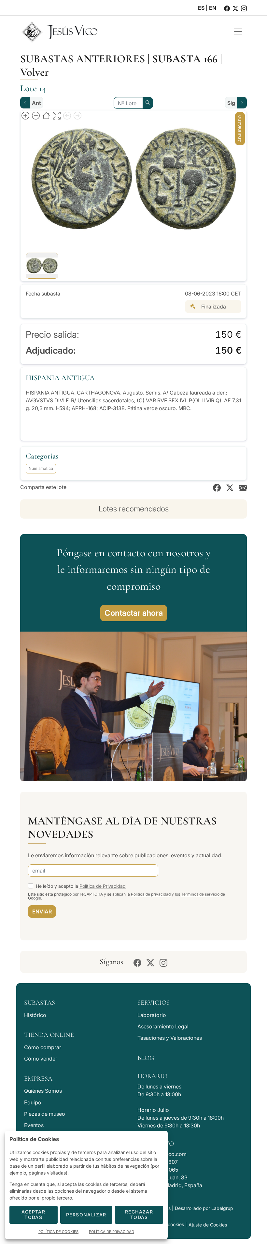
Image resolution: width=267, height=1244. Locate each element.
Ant (36, 103)
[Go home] (46, 115)
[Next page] (77, 115)
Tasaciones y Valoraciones (169, 1038)
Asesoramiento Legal (163, 1026)
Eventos (34, 1125)
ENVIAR (42, 911)
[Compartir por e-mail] (243, 487)
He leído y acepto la (81, 886)
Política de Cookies (58, 1231)
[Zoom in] (25, 115)
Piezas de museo (44, 1114)
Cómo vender (40, 1058)
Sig (231, 103)
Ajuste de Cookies (208, 1224)
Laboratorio (151, 1015)
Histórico (35, 1015)
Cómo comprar (42, 1047)
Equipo (32, 1102)
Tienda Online (49, 1035)
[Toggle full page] (57, 115)
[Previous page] (67, 115)
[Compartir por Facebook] (217, 487)
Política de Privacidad (102, 886)
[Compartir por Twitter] (230, 487)
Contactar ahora (134, 613)
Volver (34, 72)
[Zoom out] (36, 115)
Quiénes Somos (43, 1090)
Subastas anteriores (82, 59)
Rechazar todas (139, 1214)
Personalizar (86, 1214)
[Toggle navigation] (238, 31)
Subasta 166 (185, 59)
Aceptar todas (33, 1214)
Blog (145, 1058)
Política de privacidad (151, 894)
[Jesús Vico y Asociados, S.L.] (122, 31)
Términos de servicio (200, 894)
